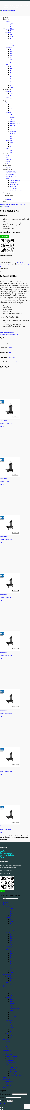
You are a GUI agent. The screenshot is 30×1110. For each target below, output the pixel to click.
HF (10, 42)
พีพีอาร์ (5, 201)
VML (11, 99)
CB (10, 66)
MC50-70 (12, 118)
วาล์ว (7, 178)
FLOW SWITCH (10, 175)
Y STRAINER (13, 188)
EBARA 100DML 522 (6, 771)
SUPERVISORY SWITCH (16, 190)
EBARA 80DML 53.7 (6, 829)
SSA (11, 150)
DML (11, 108)
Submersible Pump (12, 205)
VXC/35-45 (13, 131)
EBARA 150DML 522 (6, 655)
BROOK (8, 167)
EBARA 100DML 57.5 (6, 597)
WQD (11, 146)
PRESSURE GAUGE (11, 177)
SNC (11, 152)
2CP (11, 34)
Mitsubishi (9, 47)
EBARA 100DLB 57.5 (6, 423)
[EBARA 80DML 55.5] (10, 708)
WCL (11, 59)
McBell (8, 156)
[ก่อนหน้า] (0, 1109)
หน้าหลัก (5, 17)
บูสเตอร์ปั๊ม (6, 192)
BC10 (11, 114)
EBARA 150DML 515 (6, 539)
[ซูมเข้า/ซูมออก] (2, 1107)
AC (7, 197)
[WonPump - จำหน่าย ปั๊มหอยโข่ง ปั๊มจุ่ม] (7, 11)
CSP (11, 139)
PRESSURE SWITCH (11, 171)
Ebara (8, 21)
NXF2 (11, 87)
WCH (11, 51)
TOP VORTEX (13, 125)
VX (10, 127)
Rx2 (11, 120)
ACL (11, 57)
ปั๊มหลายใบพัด (7, 89)
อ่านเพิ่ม (2, 427)
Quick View (3, 420)
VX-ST (11, 129)
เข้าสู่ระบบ (9, 1100)
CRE (11, 76)
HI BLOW (8, 199)
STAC (7, 65)
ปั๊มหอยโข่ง (6, 19)
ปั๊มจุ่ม (4, 101)
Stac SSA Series (23, 265)
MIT (7, 158)
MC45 (11, 116)
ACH (11, 49)
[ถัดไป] (2, 1109)
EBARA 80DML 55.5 (6, 713)
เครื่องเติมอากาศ (8, 195)
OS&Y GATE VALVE (15, 180)
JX (10, 85)
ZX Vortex (12, 133)
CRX (11, 78)
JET (11, 84)
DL (10, 106)
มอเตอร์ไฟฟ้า (7, 165)
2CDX (11, 23)
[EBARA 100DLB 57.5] (10, 418)
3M (10, 27)
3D (10, 25)
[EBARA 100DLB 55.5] (10, 476)
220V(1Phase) (13, 362)
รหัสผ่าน (2, 1097)
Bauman (8, 159)
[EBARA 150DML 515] (10, 534)
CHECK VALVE (13, 186)
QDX (11, 144)
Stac (10, 343)
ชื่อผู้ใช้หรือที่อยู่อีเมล (6, 1094)
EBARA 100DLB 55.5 (6, 481)
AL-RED (12, 36)
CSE (11, 74)
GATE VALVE (13, 182)
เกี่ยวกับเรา (3, 851)
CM (10, 30)
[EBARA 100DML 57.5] (10, 592)
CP (10, 38)
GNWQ (11, 142)
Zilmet (8, 163)
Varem (8, 161)
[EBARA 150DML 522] (10, 650)
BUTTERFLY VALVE (15, 184)
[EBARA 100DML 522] (10, 766)
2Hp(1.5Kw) (12, 357)
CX (10, 80)
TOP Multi (12, 121)
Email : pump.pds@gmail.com (8, 867)
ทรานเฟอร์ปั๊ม (7, 194)
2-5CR (11, 93)
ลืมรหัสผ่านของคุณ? (5, 1104)
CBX (11, 68)
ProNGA (12, 46)
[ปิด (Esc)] (0, 1107)
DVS (11, 110)
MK (10, 95)
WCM (11, 55)
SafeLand (9, 61)
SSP (11, 137)
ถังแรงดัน (5, 154)
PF (10, 82)
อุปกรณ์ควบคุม (7, 169)
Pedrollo (8, 32)
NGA (11, 44)
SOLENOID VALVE (11, 173)
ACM (11, 53)
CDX (11, 28)
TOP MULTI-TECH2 (15, 123)
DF (10, 104)
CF (10, 70)
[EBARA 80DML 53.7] (10, 824)
